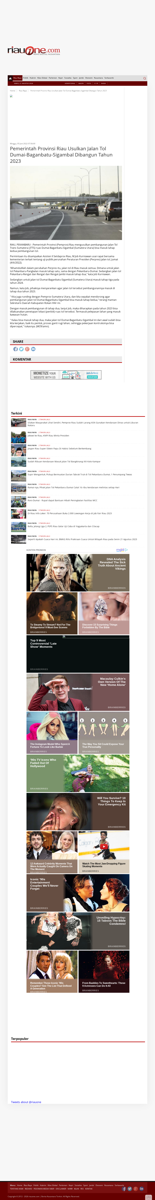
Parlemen (53, 78)
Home (12, 90)
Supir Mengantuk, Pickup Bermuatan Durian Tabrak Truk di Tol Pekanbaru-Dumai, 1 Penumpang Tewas (80, 474)
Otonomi (88, 78)
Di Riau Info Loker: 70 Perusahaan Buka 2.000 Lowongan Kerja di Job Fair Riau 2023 (70, 513)
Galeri (81, 83)
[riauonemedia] (124, 1189)
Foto (89, 83)
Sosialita (67, 78)
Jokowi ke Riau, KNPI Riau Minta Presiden (48, 435)
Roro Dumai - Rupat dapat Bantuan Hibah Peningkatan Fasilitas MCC (62, 500)
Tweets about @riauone (26, 1102)
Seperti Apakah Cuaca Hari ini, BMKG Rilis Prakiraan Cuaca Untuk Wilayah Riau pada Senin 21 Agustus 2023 (82, 539)
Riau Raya (17, 78)
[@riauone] (129, 1189)
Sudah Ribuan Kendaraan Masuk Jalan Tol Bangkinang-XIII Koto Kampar (64, 461)
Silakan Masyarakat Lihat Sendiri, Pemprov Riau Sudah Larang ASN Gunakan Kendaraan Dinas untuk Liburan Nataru (83, 424)
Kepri (60, 78)
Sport (75, 78)
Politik (25, 78)
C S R (96, 83)
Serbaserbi (109, 78)
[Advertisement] (77, 21)
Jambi (81, 78)
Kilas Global (42, 78)
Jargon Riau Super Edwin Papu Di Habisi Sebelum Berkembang (59, 448)
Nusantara (98, 78)
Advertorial (70, 83)
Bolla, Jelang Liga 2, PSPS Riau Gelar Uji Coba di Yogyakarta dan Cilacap (63, 526)
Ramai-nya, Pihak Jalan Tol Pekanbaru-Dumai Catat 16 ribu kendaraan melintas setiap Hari (73, 487)
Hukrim (33, 78)
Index (103, 83)
